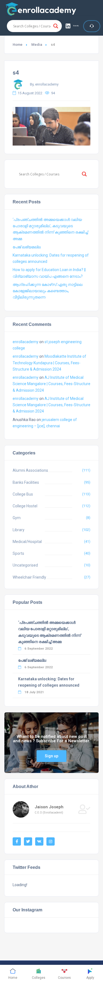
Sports (18, 553)
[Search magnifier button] (56, 26)
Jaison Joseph (49, 806)
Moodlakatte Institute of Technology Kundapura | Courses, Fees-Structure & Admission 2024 (49, 362)
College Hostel (25, 506)
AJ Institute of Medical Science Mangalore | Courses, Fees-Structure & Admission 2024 (51, 383)
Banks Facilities (26, 482)
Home (18, 44)
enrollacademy (25, 342)
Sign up (51, 756)
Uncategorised (25, 565)
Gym (17, 518)
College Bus (23, 494)
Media (36, 44)
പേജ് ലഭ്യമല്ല (27, 247)
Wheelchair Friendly (29, 577)
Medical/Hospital (27, 541)
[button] (72, 26)
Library (18, 530)
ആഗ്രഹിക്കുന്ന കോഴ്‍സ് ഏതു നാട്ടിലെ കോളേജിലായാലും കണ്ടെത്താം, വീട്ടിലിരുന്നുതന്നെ (47, 290)
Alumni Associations (30, 470)
